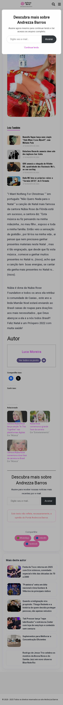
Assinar (49, 39)
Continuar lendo (31, 47)
